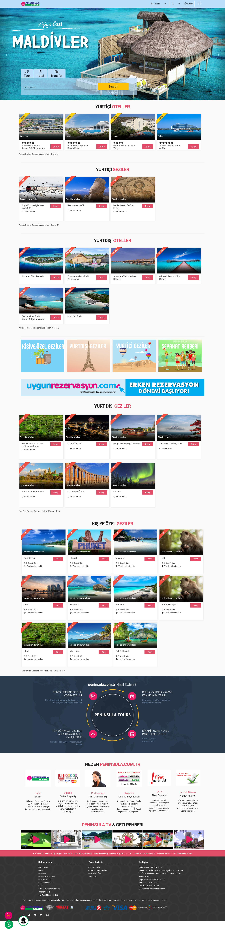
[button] (5, 54)
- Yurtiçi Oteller (94, 867)
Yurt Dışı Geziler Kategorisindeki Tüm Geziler (39, 511)
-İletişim (41, 870)
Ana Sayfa (37, 853)
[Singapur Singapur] (36, 839)
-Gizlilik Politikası (45, 880)
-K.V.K (40, 886)
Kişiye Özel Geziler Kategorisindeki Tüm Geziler (43, 671)
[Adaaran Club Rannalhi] (41, 260)
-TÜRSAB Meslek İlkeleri (48, 895)
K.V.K (129, 853)
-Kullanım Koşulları (46, 883)
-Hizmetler (42, 873)
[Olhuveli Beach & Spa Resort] (179, 260)
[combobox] (60, 87)
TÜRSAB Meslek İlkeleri (182, 853)
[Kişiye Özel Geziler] (42, 355)
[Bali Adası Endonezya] (66, 839)
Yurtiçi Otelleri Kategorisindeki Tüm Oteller (38, 154)
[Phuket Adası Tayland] (158, 839)
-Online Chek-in (44, 892)
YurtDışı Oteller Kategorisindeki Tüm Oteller (38, 328)
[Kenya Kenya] (189, 839)
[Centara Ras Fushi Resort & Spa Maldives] (41, 300)
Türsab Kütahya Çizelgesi (144, 853)
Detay (56, 146)
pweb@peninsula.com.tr (155, 889)
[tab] (27, 73)
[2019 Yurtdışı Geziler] (88, 355)
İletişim (59, 853)
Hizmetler (68, 853)
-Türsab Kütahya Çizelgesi (49, 889)
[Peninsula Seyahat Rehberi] (180, 355)
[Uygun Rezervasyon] (112, 387)
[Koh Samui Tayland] (127, 839)
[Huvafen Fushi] (87, 300)
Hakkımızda (49, 853)
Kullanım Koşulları (116, 853)
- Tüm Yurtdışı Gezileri (97, 870)
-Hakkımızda (43, 867)
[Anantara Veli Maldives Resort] (133, 260)
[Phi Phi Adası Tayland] (97, 839)
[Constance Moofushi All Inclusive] (87, 260)
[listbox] (159, 4)
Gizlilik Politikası (100, 853)
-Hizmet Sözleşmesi (46, 876)
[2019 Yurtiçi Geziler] (134, 355)
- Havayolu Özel (94, 873)
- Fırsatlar (92, 876)
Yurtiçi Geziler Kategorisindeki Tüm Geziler (38, 225)
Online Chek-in (163, 853)
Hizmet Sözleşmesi (83, 853)
